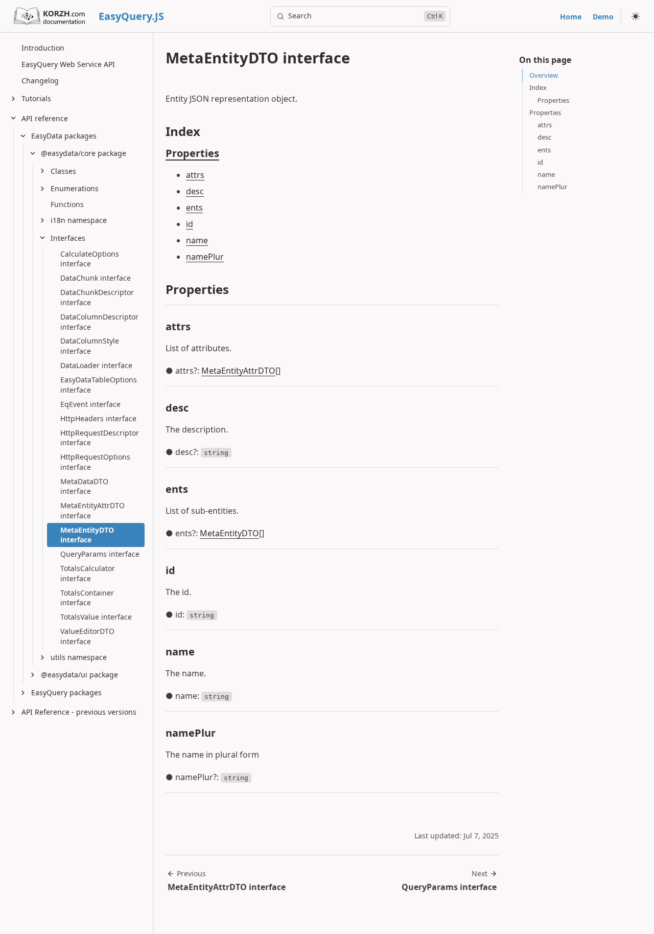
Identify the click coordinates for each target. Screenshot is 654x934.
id (189, 224)
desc (195, 191)
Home (570, 16)
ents (194, 207)
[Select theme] (635, 16)
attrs (195, 174)
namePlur (205, 256)
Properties (192, 153)
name (197, 240)
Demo (603, 16)
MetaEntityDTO (229, 533)
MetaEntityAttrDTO (238, 370)
